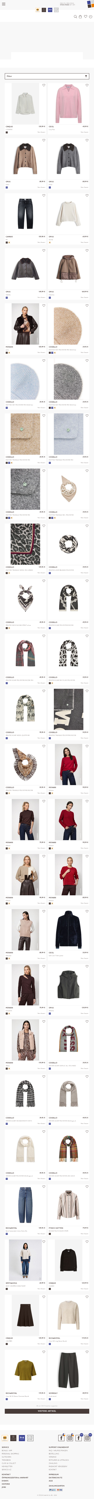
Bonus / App (7, 1451)
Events (5, 1481)
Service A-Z (6, 1470)
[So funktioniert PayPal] (52, 1490)
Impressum (54, 1475)
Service (5, 1447)
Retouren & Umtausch (59, 1460)
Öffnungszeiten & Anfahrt (15, 1478)
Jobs (4, 1487)
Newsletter (7, 1467)
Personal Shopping (10, 1454)
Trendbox (6, 1460)
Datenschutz (55, 1478)
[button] (75, 16)
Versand (52, 1457)
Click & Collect (9, 1463)
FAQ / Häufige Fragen (58, 1451)
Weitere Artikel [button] (47, 1411)
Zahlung (53, 1463)
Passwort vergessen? (58, 1467)
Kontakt (53, 1470)
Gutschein (6, 1457)
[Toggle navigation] (3, 4)
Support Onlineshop (59, 1447)
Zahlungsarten (56, 1486)
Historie (6, 1484)
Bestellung (54, 1454)
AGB (51, 1481)
